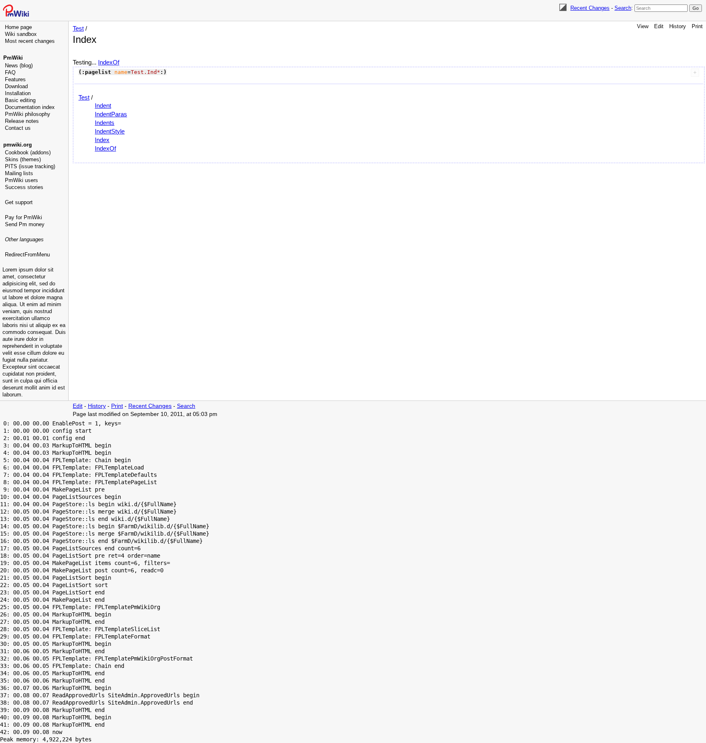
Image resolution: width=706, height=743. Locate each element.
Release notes (22, 121)
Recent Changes (590, 8)
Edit (659, 26)
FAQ (10, 72)
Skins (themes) (23, 159)
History (677, 26)
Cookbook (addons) (28, 152)
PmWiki (13, 58)
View (642, 26)
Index (102, 139)
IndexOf (108, 62)
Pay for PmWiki (23, 217)
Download (16, 86)
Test (78, 28)
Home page (18, 27)
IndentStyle (110, 131)
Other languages (24, 239)
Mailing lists (19, 173)
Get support (19, 202)
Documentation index (30, 107)
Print (697, 26)
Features (15, 79)
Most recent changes (30, 41)
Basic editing (20, 100)
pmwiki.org (17, 145)
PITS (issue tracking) (30, 166)
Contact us (18, 128)
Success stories (24, 187)
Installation (18, 93)
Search (622, 8)
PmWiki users (21, 180)
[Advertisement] (35, 300)
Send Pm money (25, 224)
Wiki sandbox (21, 34)
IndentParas (111, 114)
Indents (104, 122)
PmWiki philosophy (27, 114)
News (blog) (19, 65)
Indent (103, 105)
